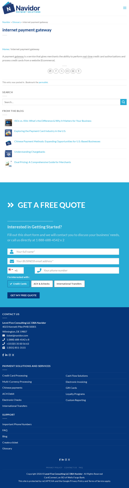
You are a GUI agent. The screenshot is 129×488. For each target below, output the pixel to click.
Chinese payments (12, 387)
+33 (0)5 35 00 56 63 (18, 343)
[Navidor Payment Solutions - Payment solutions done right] (22, 8)
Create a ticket (10, 442)
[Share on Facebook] (56, 71)
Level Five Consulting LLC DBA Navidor (64, 473)
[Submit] (123, 102)
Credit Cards (20, 283)
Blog (4, 436)
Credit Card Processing (14, 375)
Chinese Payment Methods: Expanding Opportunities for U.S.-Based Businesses (57, 141)
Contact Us (70, 467)
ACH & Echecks (42, 283)
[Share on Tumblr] (78, 71)
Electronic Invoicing (76, 381)
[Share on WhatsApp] (50, 71)
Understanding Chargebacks (29, 151)
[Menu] (125, 8)
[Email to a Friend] (67, 71)
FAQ (4, 430)
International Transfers (69, 283)
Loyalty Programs (75, 393)
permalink (43, 82)
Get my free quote (24, 295)
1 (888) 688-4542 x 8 (18, 339)
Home (5, 49)
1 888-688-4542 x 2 (50, 240)
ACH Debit (8, 393)
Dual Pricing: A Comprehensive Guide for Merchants (42, 162)
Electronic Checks (12, 399)
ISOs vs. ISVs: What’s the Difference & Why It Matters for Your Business (52, 120)
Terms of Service (96, 481)
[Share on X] (61, 71)
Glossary (16, 22)
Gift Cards (71, 387)
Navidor (6, 22)
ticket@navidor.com (17, 335)
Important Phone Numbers (17, 424)
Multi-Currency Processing (17, 381)
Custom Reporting (76, 399)
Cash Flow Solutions (77, 375)
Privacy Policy (54, 467)
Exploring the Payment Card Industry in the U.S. (40, 130)
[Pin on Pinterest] (73, 71)
